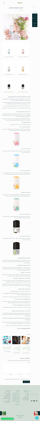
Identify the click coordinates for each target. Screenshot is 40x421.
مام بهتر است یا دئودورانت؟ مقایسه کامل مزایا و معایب (7, 348)
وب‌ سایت (10, 374)
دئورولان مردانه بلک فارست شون (23, 92)
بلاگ (35, 20)
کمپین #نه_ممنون (34, 23)
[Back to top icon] (20, 412)
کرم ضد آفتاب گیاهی (7, 395)
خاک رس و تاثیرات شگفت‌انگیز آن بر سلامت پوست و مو (16, 349)
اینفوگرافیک (34, 18)
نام (29, 374)
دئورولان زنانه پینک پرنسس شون (23, 56)
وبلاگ (28, 394)
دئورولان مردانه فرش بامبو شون (9, 92)
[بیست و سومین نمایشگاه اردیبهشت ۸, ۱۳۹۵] (39, 413)
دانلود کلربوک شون (26, 399)
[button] (7, 419)
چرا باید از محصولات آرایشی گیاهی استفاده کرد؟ (6, 398)
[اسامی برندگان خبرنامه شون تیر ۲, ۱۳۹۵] (1, 413)
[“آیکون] (37, 401)
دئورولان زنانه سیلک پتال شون (23, 74)
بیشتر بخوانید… (17, 404)
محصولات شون (26, 397)
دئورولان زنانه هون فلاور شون (9, 74)
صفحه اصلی (27, 393)
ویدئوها (35, 25)
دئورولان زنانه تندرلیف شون (9, 56)
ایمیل (20, 374)
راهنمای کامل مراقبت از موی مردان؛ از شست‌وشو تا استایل (26, 349)
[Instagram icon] (20, 417)
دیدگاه (29, 362)
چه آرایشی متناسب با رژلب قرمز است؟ (7, 401)
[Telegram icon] (18, 417)
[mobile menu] (4, 3)
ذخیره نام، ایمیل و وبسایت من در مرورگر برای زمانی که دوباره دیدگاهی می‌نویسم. (17, 379)
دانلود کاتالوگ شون (26, 398)
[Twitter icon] (21, 417)
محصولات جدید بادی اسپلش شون (7, 393)
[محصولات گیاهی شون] (20, 3)
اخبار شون (35, 15)
